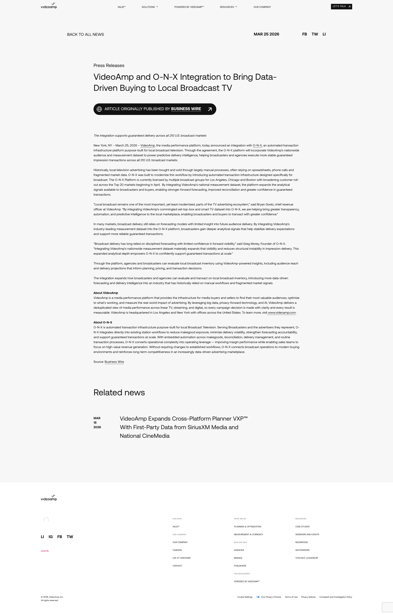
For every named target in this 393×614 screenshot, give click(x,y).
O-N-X (257, 145)
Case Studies (302, 527)
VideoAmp (147, 145)
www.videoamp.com (281, 312)
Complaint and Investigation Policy (335, 597)
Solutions (148, 7)
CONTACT (177, 566)
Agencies (239, 550)
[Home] (49, 8)
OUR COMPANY (180, 542)
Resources (227, 7)
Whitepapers (302, 550)
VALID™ (122, 7)
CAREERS (177, 550)
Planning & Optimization (247, 527)
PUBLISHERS (240, 566)
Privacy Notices (308, 597)
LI (324, 34)
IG (51, 537)
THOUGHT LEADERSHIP (306, 558)
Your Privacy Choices (271, 597)
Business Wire (114, 362)
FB (304, 34)
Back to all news (85, 35)
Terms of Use (291, 597)
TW (315, 34)
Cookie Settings (244, 597)
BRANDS (238, 558)
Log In (45, 551)
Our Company (262, 7)
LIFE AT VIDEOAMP (182, 558)
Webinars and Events (307, 534)
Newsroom (301, 542)
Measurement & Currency (248, 534)
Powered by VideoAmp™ (189, 7)
